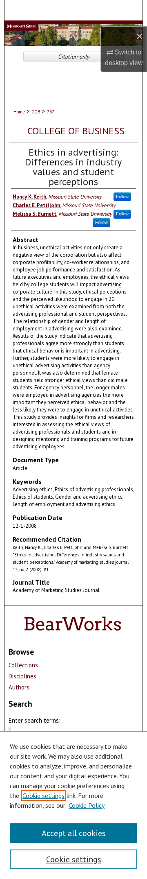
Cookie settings (43, 795)
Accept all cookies (74, 833)
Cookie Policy (87, 805)
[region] (73, 805)
